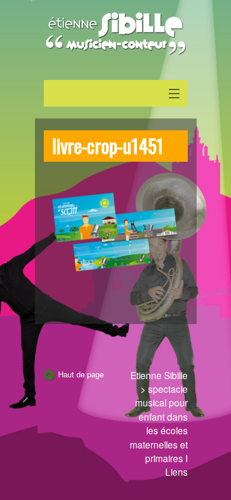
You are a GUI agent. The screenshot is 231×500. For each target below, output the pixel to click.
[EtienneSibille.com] (116, 33)
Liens (176, 471)
